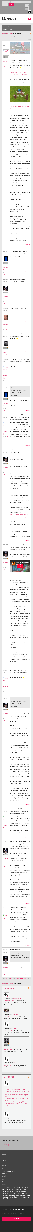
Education (5, 1163)
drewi (4, 352)
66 (6, 329)
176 (7, 436)
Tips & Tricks (9, 33)
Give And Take (8, 1030)
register (11, 36)
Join (11, 5)
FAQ (11, 29)
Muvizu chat (9, 1077)
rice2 (14, 1062)
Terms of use (6, 1182)
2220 (4, 275)
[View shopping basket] (29, 12)
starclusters (14, 1118)
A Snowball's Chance (10, 1016)
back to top (16, 1219)
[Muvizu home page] (9, 18)
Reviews (4, 1173)
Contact (4, 1160)
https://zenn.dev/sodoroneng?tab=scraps (16, 1089)
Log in (5, 5)
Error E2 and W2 (9, 1001)
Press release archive (8, 1171)
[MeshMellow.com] (18, 1209)
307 (7, 355)
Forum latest (9, 988)
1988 (4, 66)
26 (6, 380)
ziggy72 (5, 61)
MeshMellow (6, 1158)
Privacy (4, 1179)
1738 (4, 304)
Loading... (6, 1145)
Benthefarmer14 (17, 998)
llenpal (14, 1028)
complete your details (21, 36)
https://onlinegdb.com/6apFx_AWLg (14, 1102)
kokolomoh (15, 1087)
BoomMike (15, 1014)
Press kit (4, 1169)
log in (7, 36)
